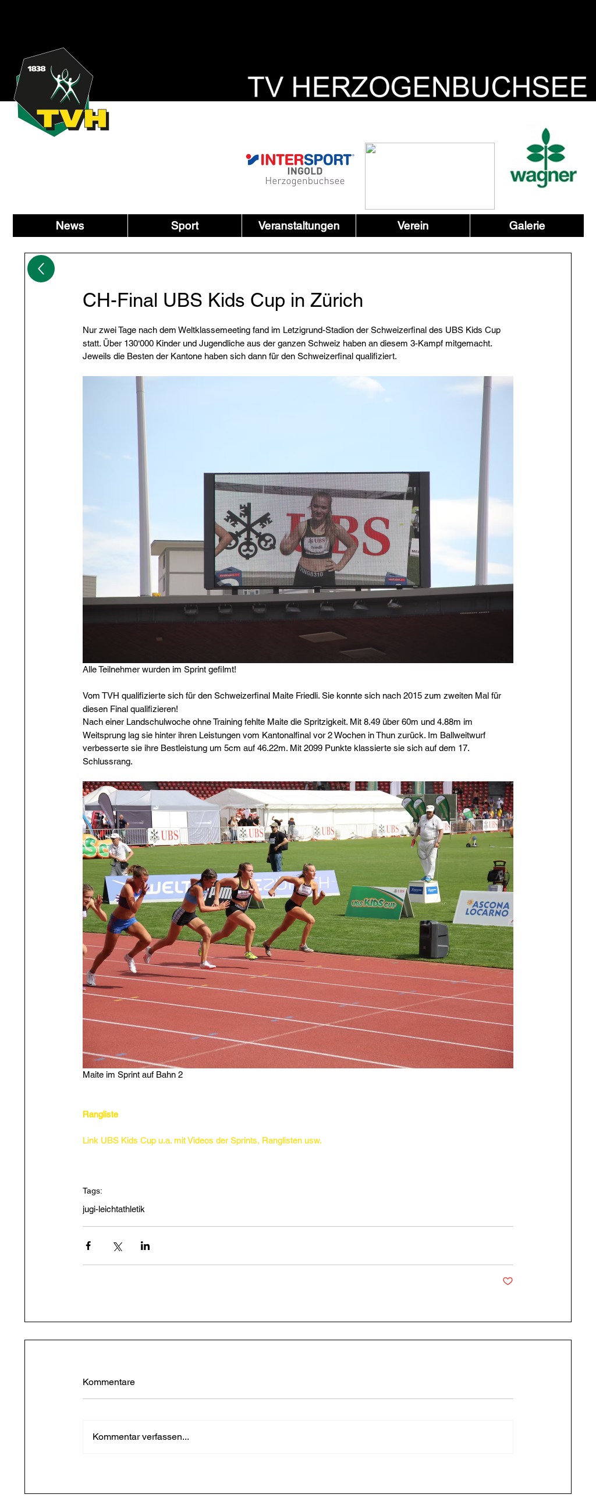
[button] (184, 225)
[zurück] (41, 268)
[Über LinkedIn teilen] (145, 1245)
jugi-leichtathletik (114, 1209)
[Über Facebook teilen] (88, 1245)
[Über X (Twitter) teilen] (116, 1245)
